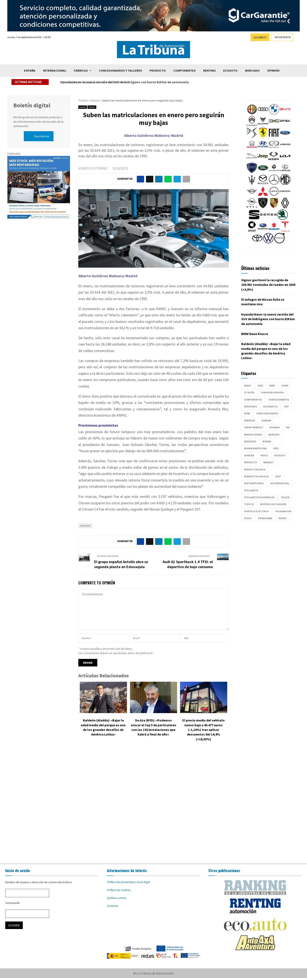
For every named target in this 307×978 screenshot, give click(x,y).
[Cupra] (263, 125)
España (30, 70)
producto (250, 462)
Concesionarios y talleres (120, 70)
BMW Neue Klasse (254, 334)
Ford (247, 413)
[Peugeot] (263, 207)
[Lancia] (252, 172)
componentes (253, 399)
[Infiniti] (274, 148)
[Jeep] (262, 160)
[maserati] (252, 184)
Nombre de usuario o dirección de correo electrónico (38, 882)
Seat (278, 476)
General (92, 107)
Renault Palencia (255, 469)
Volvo (248, 518)
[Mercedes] (274, 184)
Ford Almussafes (267, 413)
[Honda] (252, 148)
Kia (288, 427)
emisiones (250, 406)
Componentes (184, 70)
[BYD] (285, 113)
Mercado (252, 70)
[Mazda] (263, 184)
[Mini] (252, 195)
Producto (158, 70)
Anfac (247, 385)
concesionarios (278, 399)
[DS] (252, 137)
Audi (260, 385)
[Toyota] (257, 242)
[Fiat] (274, 137)
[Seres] (268, 219)
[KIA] (285, 160)
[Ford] (285, 137)
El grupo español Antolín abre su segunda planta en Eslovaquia (121, 564)
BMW (272, 385)
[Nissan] (274, 195)
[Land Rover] (263, 172)
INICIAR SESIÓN (283, 37)
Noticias (94, 100)
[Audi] (263, 113)
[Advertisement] (153, 805)
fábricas (249, 420)
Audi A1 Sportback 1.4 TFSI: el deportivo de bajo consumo (188, 564)
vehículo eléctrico (256, 511)
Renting (209, 70)
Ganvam (266, 420)
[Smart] (252, 230)
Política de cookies (119, 890)
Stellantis (251, 490)
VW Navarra (265, 518)
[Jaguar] (251, 160)
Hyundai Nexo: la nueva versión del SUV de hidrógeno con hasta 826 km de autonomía (123, 82)
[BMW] (274, 113)
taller (285, 497)
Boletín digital (31, 105)
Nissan (267, 441)
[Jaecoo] (285, 148)
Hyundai (274, 427)
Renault (268, 462)
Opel (276, 448)
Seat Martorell (254, 483)
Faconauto (270, 406)
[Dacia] (274, 125)
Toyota (249, 504)
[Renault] (285, 207)
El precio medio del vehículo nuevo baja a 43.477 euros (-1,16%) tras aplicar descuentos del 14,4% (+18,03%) (203, 729)
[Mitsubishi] (263, 195)
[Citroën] (252, 125)
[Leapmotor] (274, 172)
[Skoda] (282, 219)
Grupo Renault (253, 427)
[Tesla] (285, 230)
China (284, 385)
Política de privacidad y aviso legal (128, 882)
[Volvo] (279, 242)
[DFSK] (285, 125)
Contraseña (12, 903)
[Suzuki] (274, 230)
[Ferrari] (263, 137)
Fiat (286, 406)
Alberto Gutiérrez (93, 168)
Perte (264, 455)
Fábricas (81, 70)
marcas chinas (253, 434)
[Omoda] (285, 195)
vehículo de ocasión (273, 504)
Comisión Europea (272, 392)
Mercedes (250, 441)
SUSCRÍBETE (260, 37)
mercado (85, 525)
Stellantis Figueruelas (259, 497)
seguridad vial (279, 483)
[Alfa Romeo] (252, 113)
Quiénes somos (117, 898)
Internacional (54, 70)
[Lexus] (285, 172)
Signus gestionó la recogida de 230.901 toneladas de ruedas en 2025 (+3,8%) (268, 284)
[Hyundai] (263, 148)
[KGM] (273, 160)
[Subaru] (263, 230)
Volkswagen (283, 511)
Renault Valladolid (256, 476)
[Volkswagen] (268, 242)
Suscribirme (41, 136)
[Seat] (254, 219)
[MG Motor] (285, 184)
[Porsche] (274, 207)
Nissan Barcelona (255, 448)
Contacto (112, 906)
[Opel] (252, 207)
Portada (83, 100)
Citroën (249, 392)
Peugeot (280, 455)
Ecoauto (230, 70)
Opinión (273, 70)
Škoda (283, 518)
